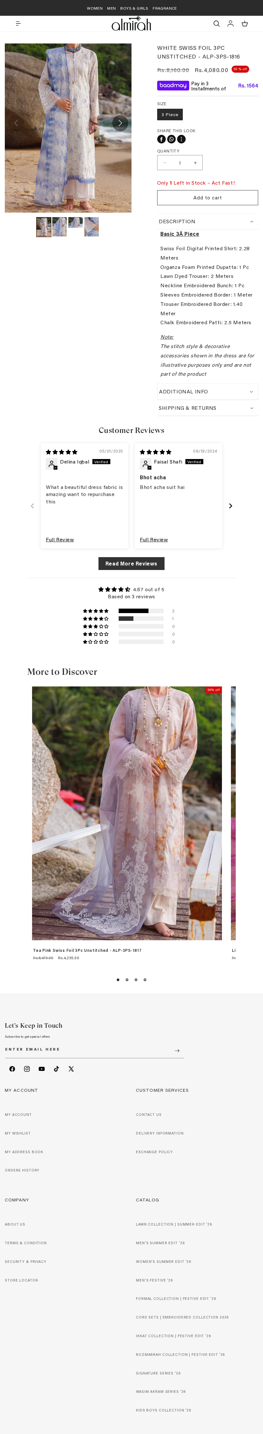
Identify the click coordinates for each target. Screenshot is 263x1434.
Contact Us (149, 1114)
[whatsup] (171, 139)
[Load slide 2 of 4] (127, 979)
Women (95, 8)
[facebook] (161, 139)
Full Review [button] (60, 539)
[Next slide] (230, 506)
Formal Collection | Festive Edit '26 (176, 1298)
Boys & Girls (134, 8)
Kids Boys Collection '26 (163, 1410)
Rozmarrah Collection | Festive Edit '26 (180, 1354)
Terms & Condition (26, 1243)
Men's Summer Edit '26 (160, 1243)
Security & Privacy (26, 1261)
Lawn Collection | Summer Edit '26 (174, 1224)
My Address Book (24, 1152)
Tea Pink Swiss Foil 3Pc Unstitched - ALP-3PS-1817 (87, 950)
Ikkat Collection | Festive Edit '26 (173, 1336)
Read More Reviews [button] (131, 563)
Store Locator (21, 1280)
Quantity (168, 150)
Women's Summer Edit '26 (163, 1261)
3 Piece (170, 114)
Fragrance (165, 8)
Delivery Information (160, 1133)
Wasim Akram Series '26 (161, 1391)
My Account (18, 1114)
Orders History (22, 1170)
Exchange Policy (154, 1152)
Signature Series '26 (158, 1373)
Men (111, 8)
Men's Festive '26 (154, 1280)
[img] (62, 451)
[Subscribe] (177, 1050)
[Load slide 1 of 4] (118, 979)
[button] (18, 23)
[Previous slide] (32, 506)
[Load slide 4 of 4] (144, 979)
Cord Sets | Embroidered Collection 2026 (182, 1317)
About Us (15, 1224)
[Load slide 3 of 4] (136, 979)
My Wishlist (18, 1133)
